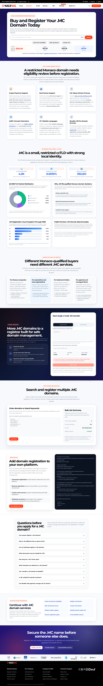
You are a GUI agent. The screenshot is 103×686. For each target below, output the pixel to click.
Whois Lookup (11, 679)
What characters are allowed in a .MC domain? (33, 565)
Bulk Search (14, 439)
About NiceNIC (46, 672)
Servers (45, 6)
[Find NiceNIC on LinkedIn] (92, 669)
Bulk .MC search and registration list (20, 416)
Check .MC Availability (39, 42)
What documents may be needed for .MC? (32, 553)
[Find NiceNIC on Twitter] (82, 669)
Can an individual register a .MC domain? (31, 547)
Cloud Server (28, 674)
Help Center (63, 672)
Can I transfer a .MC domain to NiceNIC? (31, 571)
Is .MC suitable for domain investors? (30, 577)
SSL (53, 6)
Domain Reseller (11, 674)
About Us (72, 6)
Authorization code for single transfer (65, 345)
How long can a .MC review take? (29, 559)
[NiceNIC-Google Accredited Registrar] (83, 657)
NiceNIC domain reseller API (78, 610)
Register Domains (12, 672)
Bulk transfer (83, 324)
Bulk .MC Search (54, 42)
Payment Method (47, 676)
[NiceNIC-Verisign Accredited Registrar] (17, 657)
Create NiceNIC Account (65, 647)
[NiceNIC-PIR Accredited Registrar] (66, 657)
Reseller (62, 5)
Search (89, 37)
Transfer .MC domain (76, 605)
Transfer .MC (66, 42)
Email (38, 6)
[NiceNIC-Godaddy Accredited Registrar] (34, 657)
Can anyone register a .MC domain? (30, 535)
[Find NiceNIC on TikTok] (94, 669)
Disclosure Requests (51, 679)
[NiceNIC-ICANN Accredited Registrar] (8, 657)
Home (21, 6)
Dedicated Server (29, 672)
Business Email (29, 679)
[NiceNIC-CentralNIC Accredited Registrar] (56, 657)
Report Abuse (64, 679)
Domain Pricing (11, 676)
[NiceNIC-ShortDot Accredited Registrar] (93, 657)
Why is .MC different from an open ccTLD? (32, 541)
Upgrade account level (50, 53)
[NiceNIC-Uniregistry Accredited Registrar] (74, 657)
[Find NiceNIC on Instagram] (87, 669)
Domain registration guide (52, 614)
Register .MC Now (36, 647)
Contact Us (63, 676)
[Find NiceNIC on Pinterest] (84, 669)
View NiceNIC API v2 (16, 506)
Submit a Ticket (64, 674)
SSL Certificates (29, 676)
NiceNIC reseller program (52, 610)
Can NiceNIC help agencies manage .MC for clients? (34, 583)
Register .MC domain (76, 601)
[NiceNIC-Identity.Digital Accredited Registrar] (44, 657)
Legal (44, 679)
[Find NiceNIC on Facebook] (79, 669)
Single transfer (63, 324)
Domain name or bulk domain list (62, 328)
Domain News (46, 674)
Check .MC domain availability (53, 601)
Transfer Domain (49, 647)
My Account (96, 5)
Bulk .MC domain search (51, 605)
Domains (29, 6)
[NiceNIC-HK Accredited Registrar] (25, 657)
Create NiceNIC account (76, 614)
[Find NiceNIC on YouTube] (89, 669)
